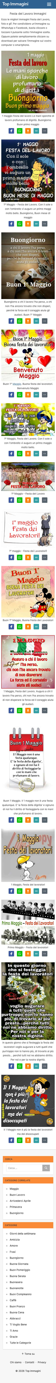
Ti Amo (14, 1330)
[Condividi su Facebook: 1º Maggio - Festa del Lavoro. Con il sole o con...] (11, 224)
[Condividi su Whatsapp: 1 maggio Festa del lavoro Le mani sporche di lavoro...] (19, 131)
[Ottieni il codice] (44, 131)
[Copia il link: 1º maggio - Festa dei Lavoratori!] (36, 557)
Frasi (13, 1251)
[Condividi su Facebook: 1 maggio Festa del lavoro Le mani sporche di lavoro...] (11, 131)
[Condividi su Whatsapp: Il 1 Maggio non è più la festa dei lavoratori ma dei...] (19, 1140)
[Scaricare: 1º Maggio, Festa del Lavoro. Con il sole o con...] (28, 453)
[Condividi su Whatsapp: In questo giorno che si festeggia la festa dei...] (19, 1066)
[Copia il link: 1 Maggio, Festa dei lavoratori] (36, 891)
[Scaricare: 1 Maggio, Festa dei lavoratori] (28, 891)
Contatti (29, 1362)
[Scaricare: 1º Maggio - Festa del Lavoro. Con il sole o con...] (28, 224)
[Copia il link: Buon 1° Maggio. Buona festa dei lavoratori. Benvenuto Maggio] (36, 394)
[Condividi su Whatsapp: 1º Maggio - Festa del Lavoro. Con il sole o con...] (19, 224)
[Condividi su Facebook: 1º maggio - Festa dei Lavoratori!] (11, 557)
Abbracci (15, 1318)
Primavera (16, 1206)
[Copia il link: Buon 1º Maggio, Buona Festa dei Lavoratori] (36, 626)
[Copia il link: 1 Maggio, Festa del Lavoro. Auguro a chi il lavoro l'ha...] (36, 710)
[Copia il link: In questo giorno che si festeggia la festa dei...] (36, 1066)
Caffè (13, 1300)
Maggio (17, 383)
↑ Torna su (28, 1353)
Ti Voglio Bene (18, 1324)
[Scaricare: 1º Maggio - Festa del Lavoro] (28, 500)
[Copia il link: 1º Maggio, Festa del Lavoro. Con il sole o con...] (36, 453)
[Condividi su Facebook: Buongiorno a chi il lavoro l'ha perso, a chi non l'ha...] (11, 321)
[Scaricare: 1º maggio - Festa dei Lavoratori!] (28, 557)
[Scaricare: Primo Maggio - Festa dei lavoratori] (28, 953)
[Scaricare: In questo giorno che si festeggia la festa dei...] (28, 1066)
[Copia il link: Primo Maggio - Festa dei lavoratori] (36, 953)
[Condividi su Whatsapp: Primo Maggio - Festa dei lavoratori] (19, 953)
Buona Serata (18, 1276)
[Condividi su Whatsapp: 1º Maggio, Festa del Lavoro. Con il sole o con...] (19, 453)
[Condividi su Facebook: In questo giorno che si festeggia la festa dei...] (11, 1066)
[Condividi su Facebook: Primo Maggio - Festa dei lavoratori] (11, 953)
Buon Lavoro (17, 1194)
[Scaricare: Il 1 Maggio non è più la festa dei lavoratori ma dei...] (28, 1140)
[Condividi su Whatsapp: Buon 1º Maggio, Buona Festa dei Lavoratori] (19, 626)
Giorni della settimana (22, 1233)
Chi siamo (15, 1362)
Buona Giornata (19, 1263)
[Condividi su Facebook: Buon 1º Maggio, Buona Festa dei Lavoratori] (11, 626)
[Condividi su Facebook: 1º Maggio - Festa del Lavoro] (11, 500)
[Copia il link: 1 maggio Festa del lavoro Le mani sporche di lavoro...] (36, 131)
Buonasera (16, 1282)
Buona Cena (17, 1312)
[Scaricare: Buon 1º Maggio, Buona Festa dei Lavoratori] (28, 626)
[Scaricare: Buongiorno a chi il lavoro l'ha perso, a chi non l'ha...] (28, 321)
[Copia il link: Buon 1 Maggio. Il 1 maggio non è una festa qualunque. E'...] (36, 820)
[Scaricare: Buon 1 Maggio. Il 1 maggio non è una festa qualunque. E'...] (28, 820)
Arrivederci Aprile (20, 1200)
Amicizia (15, 1239)
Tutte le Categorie (20, 1342)
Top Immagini (33, 1370)
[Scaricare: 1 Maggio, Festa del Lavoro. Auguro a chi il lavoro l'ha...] (28, 710)
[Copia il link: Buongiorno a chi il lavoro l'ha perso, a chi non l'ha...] (36, 321)
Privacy (42, 1362)
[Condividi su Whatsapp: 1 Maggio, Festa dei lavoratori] (19, 891)
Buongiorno (17, 1213)
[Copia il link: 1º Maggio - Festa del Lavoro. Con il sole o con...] (36, 224)
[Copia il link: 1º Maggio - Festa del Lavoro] (36, 500)
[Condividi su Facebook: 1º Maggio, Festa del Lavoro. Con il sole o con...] (11, 453)
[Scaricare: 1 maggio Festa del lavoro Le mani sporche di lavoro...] (28, 131)
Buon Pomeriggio (20, 1269)
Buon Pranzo (17, 1306)
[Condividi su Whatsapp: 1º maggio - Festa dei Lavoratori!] (19, 557)
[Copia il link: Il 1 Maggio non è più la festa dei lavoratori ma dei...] (36, 1140)
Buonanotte (16, 1288)
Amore (14, 1245)
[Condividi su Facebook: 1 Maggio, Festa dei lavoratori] (11, 891)
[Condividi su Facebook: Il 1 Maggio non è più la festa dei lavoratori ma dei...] (11, 1140)
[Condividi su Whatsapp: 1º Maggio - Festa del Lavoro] (19, 500)
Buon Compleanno (21, 1294)
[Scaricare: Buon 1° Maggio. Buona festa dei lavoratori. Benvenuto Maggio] (28, 394)
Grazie (14, 1336)
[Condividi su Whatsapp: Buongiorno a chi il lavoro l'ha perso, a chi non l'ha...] (19, 321)
